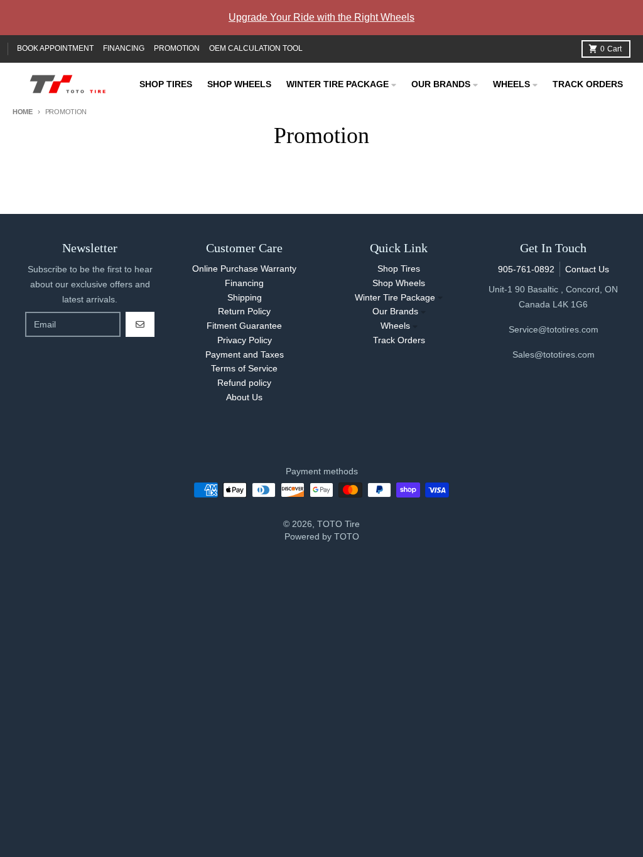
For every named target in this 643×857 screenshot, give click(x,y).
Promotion (177, 48)
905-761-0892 (526, 269)
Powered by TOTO (321, 536)
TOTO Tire (338, 524)
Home (23, 111)
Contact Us (587, 269)
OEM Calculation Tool (256, 48)
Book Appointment (55, 48)
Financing (123, 48)
